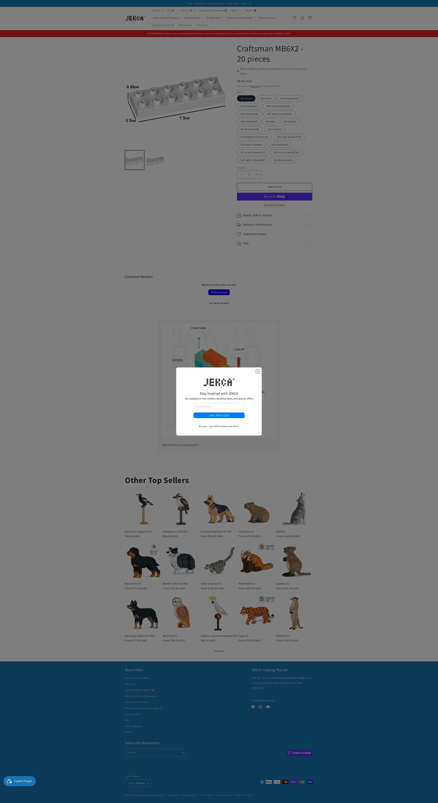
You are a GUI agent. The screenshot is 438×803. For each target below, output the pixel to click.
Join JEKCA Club (219, 415)
